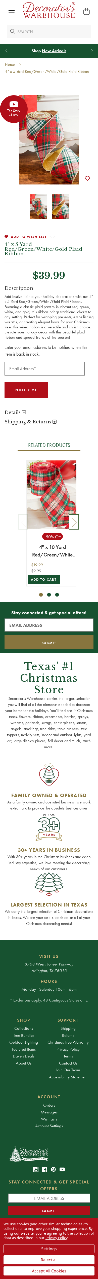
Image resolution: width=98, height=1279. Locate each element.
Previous (23, 521)
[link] (35, 1169)
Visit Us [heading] (49, 956)
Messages (49, 1112)
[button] (11, 11)
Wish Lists (49, 1119)
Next (74, 521)
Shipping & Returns (29, 422)
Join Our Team (68, 1070)
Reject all (49, 1260)
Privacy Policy (68, 1049)
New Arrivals (54, 50)
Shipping (68, 1028)
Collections (23, 1028)
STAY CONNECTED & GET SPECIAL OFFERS (49, 1185)
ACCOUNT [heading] (49, 1097)
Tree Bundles (23, 1035)
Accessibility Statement (68, 1077)
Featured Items (24, 1049)
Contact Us (68, 1063)
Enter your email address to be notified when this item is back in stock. (46, 350)
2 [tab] (49, 595)
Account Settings (49, 1126)
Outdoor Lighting (23, 1042)
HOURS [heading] (49, 981)
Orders (49, 1105)
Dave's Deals (23, 1056)
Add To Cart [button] (44, 579)
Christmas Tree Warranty (68, 1042)
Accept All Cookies (49, 1271)
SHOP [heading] (23, 1020)
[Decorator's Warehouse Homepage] (49, 1153)
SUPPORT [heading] (68, 1020)
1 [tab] (41, 595)
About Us (23, 1063)
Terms (68, 1056)
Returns (68, 1035)
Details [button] (13, 412)
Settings (49, 1249)
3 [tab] (57, 595)
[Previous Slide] (6, 51)
